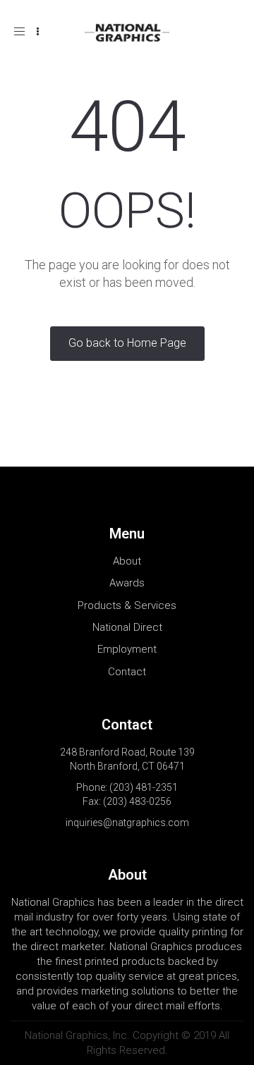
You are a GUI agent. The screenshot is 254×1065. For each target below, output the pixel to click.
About (127, 561)
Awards (127, 583)
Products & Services (127, 605)
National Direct (127, 627)
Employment (127, 649)
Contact (127, 671)
